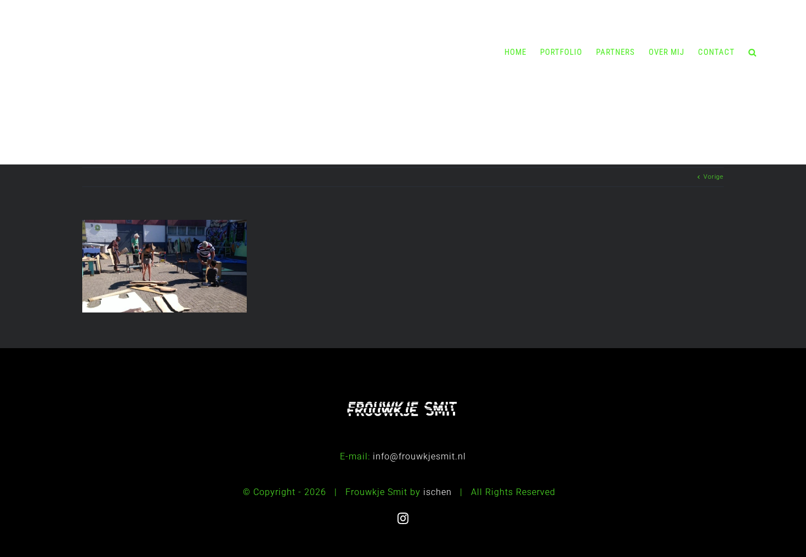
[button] (752, 52)
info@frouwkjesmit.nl (419, 456)
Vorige (713, 176)
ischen (437, 492)
